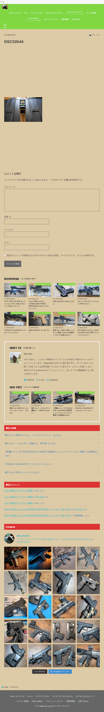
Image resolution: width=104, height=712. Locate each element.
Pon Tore (40, 497)
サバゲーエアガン (36, 13)
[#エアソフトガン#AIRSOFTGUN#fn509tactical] (15, 607)
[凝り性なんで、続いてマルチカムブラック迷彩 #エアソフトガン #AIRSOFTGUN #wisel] (39, 582)
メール (8, 229)
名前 (7, 217)
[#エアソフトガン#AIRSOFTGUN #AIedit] (15, 558)
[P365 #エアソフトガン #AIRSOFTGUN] (15, 631)
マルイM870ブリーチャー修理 (18, 490)
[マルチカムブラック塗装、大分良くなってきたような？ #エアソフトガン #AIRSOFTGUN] (64, 582)
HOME (6, 687)
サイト (7, 242)
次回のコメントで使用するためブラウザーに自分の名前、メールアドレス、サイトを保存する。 (51, 255)
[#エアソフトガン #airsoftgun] (88, 655)
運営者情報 (65, 19)
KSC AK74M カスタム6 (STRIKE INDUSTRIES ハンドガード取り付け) (37, 509)
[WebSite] (29, 380)
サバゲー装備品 (91, 13)
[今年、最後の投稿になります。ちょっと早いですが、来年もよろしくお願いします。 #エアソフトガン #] (88, 607)
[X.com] (40, 380)
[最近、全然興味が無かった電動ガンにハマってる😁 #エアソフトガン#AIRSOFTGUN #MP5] (15, 582)
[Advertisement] (52, 72)
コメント (9, 187)
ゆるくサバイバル (15, 13)
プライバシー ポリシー (51, 19)
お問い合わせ (76, 19)
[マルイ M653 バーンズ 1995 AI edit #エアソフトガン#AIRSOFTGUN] (39, 558)
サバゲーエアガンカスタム (54, 13)
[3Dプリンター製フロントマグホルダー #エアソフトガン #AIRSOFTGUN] (39, 631)
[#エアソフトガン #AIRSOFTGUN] (88, 582)
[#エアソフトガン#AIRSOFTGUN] (64, 558)
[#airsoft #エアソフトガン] (39, 655)
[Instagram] (52, 380)
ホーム (26, 13)
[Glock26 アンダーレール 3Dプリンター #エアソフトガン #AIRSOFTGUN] (64, 655)
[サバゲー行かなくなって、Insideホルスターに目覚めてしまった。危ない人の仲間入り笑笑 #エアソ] (15, 655)
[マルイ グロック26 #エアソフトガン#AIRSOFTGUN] (64, 631)
